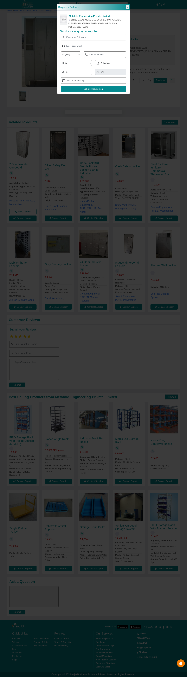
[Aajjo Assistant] (181, 663)
